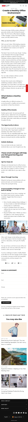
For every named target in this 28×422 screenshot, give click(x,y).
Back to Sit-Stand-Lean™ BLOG (15, 315)
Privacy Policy (4, 308)
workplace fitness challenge (18, 202)
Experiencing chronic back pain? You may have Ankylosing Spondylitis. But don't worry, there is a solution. (13, 342)
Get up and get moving (11, 183)
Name (2, 273)
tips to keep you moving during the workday (13, 136)
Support (4, 404)
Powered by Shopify (14, 420)
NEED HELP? (5, 408)
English (6, 417)
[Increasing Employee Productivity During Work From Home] (14, 381)
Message (3, 287)
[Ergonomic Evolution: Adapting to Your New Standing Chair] (14, 356)
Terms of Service (13, 308)
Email (2, 280)
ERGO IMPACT (5, 401)
